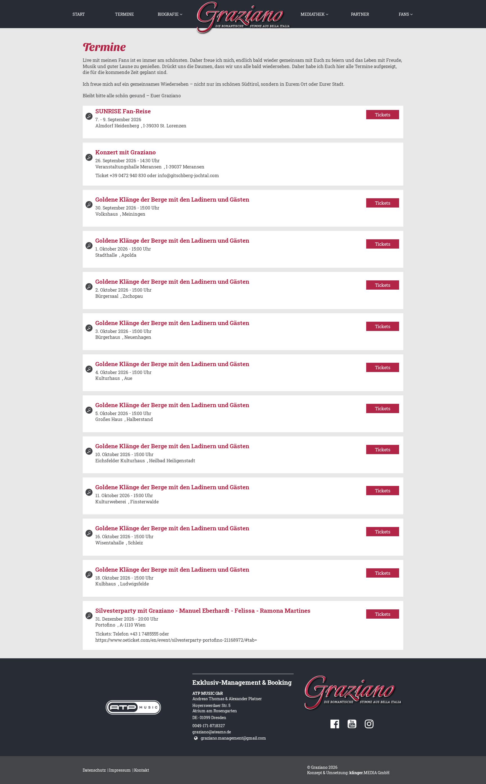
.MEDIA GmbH (369, 772)
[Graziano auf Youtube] (352, 726)
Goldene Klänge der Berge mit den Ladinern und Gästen (172, 199)
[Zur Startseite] (243, 17)
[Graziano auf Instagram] (369, 726)
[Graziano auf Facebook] (334, 726)
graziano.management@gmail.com (233, 738)
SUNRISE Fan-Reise (123, 111)
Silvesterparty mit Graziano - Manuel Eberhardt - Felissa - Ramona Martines (202, 610)
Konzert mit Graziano (125, 152)
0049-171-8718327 (208, 725)
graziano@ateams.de (211, 732)
